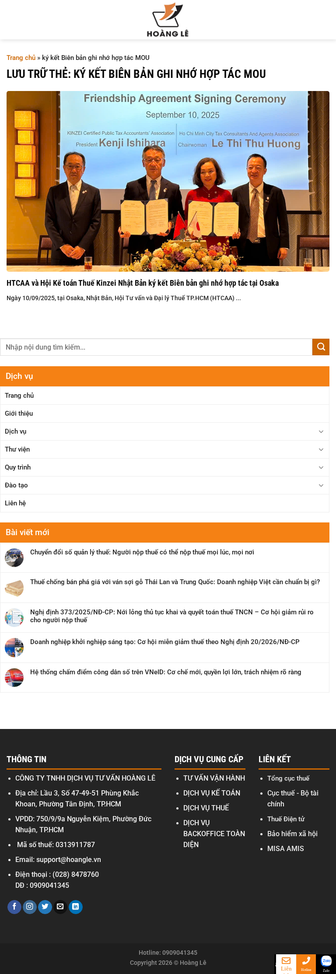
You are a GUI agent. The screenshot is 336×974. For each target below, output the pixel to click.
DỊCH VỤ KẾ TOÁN (211, 793)
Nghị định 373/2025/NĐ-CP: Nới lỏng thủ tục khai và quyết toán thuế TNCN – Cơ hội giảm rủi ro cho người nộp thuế (172, 616)
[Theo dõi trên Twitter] (45, 907)
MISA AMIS (285, 849)
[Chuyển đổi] (321, 431)
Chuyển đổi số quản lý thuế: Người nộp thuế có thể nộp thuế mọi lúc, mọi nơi (142, 552)
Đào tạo (16, 485)
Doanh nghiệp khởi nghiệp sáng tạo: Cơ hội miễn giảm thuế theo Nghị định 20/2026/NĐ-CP (165, 642)
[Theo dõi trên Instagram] (30, 907)
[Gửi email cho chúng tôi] (60, 907)
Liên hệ (15, 503)
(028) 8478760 (75, 875)
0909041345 (49, 886)
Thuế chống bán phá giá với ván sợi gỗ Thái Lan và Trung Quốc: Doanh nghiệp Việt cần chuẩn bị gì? (175, 582)
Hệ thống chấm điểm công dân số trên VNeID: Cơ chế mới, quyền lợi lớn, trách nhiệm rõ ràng (165, 672)
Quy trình (18, 467)
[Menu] (14, 19)
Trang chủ (21, 58)
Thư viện (17, 449)
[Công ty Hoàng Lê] (168, 20)
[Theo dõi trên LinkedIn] (76, 907)
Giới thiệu (19, 413)
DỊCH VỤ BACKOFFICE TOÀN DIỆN (214, 834)
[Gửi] (320, 347)
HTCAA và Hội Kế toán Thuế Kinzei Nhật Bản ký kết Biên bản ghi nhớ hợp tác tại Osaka (143, 282)
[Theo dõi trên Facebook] (14, 907)
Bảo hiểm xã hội (292, 834)
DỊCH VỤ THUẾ (206, 808)
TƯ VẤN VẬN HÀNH (214, 778)
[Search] (324, 20)
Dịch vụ (15, 431)
